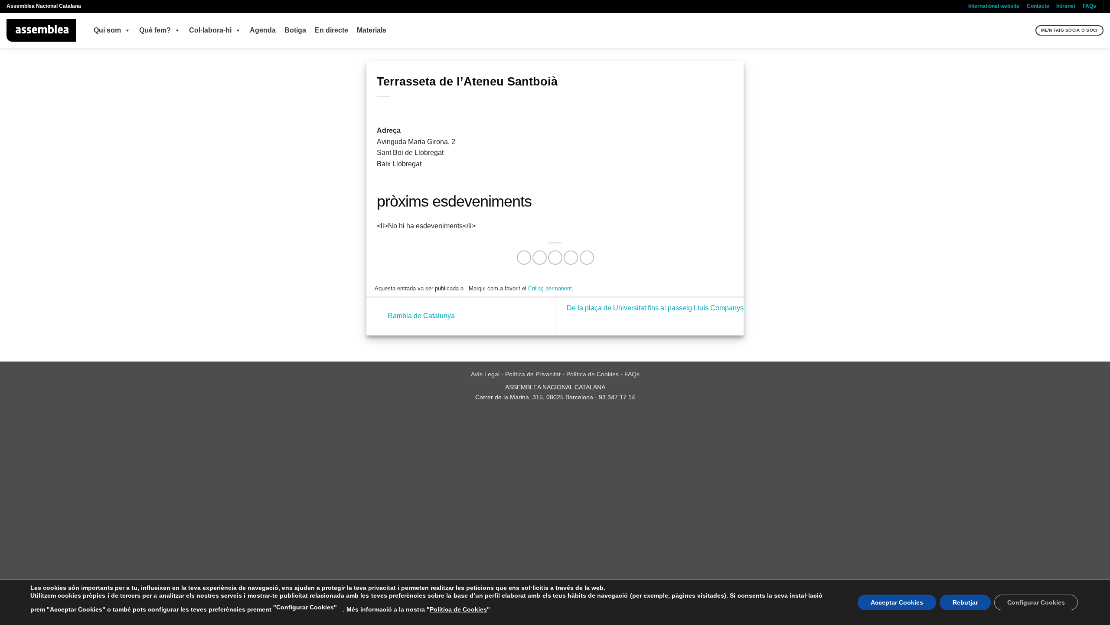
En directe (331, 30)
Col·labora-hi (210, 30)
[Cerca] (1027, 30)
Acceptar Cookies (897, 602)
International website (993, 6)
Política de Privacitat (533, 374)
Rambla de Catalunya (420, 315)
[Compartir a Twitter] (539, 257)
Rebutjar (965, 602)
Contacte (1038, 6)
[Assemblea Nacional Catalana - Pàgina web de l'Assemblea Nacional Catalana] (41, 30)
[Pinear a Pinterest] (571, 257)
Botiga (295, 30)
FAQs (1089, 6)
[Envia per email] (555, 257)
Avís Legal (485, 374)
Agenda (263, 30)
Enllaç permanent (550, 288)
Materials (371, 30)
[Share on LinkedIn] (587, 257)
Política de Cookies (592, 374)
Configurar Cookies (1036, 602)
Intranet (1065, 6)
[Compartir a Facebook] (524, 257)
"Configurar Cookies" (305, 607)
